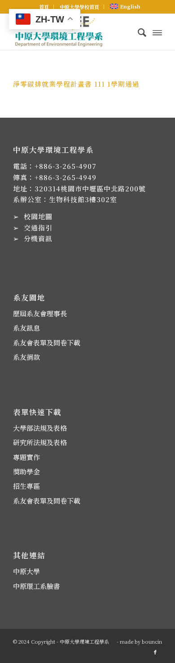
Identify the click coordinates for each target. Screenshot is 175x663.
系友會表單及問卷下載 (46, 342)
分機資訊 (38, 238)
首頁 (44, 6)
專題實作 (26, 457)
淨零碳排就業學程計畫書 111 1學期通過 (76, 83)
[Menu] (157, 32)
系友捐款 (26, 357)
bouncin (152, 641)
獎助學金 (26, 471)
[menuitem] (44, 6)
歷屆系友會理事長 (40, 313)
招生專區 (26, 486)
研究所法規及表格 (40, 442)
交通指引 (38, 227)
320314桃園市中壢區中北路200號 (90, 188)
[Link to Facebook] (155, 652)
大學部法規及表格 (40, 428)
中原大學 (26, 571)
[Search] (137, 32)
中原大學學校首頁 (79, 6)
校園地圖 (38, 216)
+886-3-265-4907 (65, 166)
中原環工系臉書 (36, 586)
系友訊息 (26, 327)
